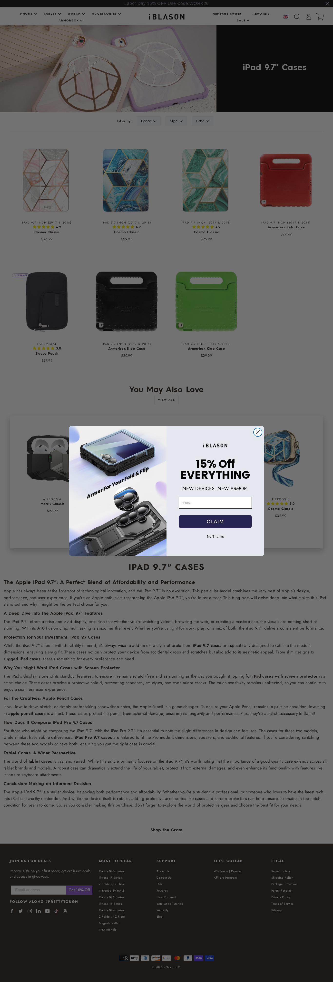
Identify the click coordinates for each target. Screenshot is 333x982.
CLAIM (215, 521)
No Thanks (215, 536)
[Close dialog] (258, 432)
